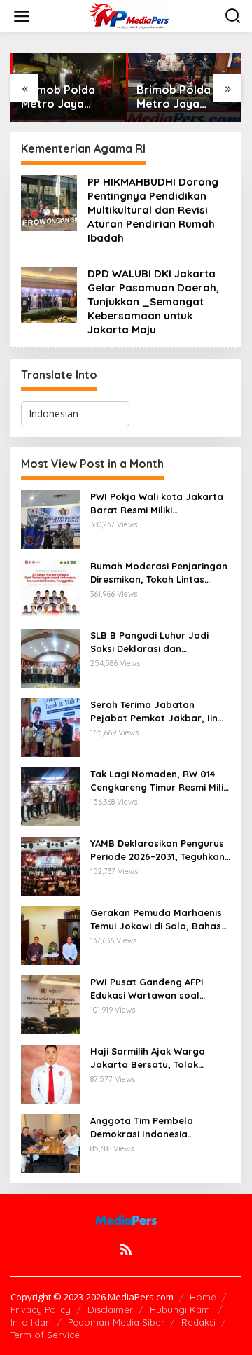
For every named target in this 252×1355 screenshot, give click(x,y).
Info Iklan (30, 1322)
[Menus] (21, 16)
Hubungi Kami (181, 1309)
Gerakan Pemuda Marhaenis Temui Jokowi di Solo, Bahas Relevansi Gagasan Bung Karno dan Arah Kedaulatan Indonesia (156, 919)
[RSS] (126, 1249)
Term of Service (45, 1334)
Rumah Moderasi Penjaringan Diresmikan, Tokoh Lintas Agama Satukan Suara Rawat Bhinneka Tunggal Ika (159, 572)
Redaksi (198, 1322)
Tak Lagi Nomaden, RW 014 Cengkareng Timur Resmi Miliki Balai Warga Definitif (160, 780)
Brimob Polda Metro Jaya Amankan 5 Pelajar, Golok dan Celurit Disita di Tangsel (183, 97)
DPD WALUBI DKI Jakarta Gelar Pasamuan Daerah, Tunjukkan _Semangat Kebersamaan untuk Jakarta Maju (153, 301)
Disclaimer (110, 1309)
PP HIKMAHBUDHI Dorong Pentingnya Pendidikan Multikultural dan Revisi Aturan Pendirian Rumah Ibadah (153, 209)
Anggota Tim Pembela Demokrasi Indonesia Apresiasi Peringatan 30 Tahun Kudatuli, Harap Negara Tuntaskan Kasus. (149, 1127)
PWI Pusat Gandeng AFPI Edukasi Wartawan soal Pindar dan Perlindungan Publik (148, 988)
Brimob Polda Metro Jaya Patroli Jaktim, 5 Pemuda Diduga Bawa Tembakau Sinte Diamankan (67, 97)
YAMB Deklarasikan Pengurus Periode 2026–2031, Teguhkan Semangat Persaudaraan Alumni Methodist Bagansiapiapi (157, 850)
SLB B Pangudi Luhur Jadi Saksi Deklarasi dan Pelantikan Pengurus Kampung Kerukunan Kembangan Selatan (149, 642)
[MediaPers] (128, 15)
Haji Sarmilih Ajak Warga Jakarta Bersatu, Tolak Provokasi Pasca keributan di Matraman (158, 1057)
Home (203, 1296)
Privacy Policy (40, 1309)
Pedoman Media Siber (116, 1322)
